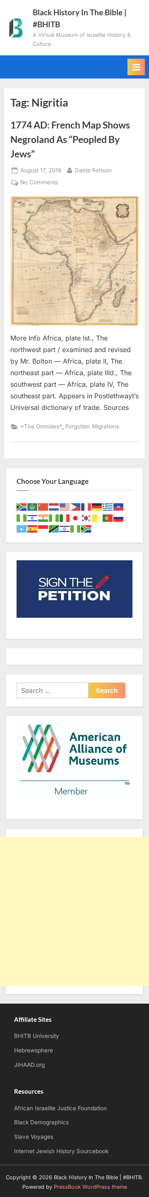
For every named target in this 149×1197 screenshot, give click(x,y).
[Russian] (118, 517)
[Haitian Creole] (118, 506)
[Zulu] (86, 528)
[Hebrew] (32, 517)
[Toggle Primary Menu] (136, 67)
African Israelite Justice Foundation (60, 1108)
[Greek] (108, 506)
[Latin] (97, 517)
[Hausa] (22, 517)
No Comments (39, 183)
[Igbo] (54, 517)
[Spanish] (32, 528)
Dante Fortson (93, 170)
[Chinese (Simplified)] (43, 506)
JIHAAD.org (29, 1064)
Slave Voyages (33, 1136)
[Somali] (22, 528)
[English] (65, 506)
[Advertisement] (74, 911)
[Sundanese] (43, 528)
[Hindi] (43, 517)
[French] (86, 506)
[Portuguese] (108, 517)
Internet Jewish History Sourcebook (61, 1151)
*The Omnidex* (41, 426)
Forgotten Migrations (92, 426)
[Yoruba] (75, 528)
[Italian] (65, 517)
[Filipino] (75, 506)
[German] (97, 506)
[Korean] (86, 517)
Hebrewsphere (33, 1050)
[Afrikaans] (22, 506)
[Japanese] (75, 517)
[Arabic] (32, 506)
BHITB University (36, 1036)
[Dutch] (54, 506)
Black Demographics (41, 1122)
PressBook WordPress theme (90, 1187)
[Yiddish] (65, 528)
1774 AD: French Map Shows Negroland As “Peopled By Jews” (70, 139)
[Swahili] (54, 528)
